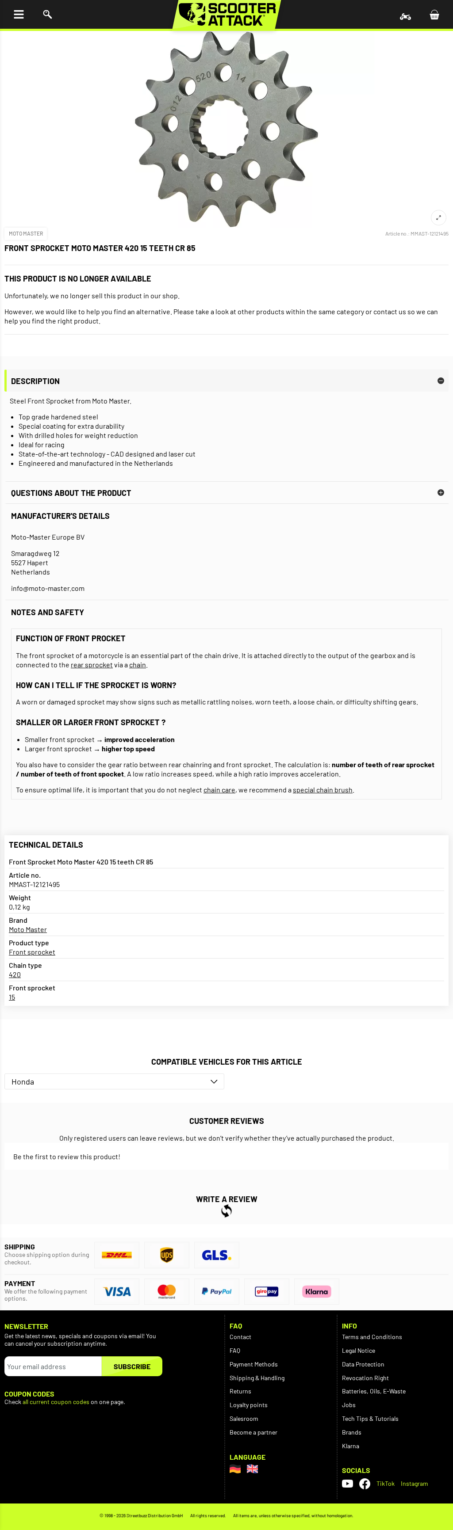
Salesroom (244, 1418)
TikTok (385, 1483)
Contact (240, 1336)
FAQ (235, 1350)
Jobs (349, 1404)
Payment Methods (254, 1364)
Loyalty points (249, 1404)
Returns (240, 1391)
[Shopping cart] (434, 14)
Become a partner (253, 1432)
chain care (219, 789)
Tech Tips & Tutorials (370, 1418)
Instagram (414, 1483)
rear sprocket (92, 664)
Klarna (350, 1446)
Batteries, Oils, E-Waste (374, 1391)
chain (137, 664)
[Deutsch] (235, 1469)
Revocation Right (365, 1378)
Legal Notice (358, 1350)
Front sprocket (32, 952)
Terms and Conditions (372, 1336)
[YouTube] (347, 1484)
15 (12, 997)
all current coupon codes (56, 1401)
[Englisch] (252, 1469)
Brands (351, 1432)
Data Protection (363, 1364)
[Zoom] (438, 217)
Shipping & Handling (257, 1378)
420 (15, 974)
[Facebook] (364, 1483)
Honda (23, 1081)
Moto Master (26, 233)
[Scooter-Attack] (226, 14)
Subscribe (132, 1366)
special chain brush (323, 789)
